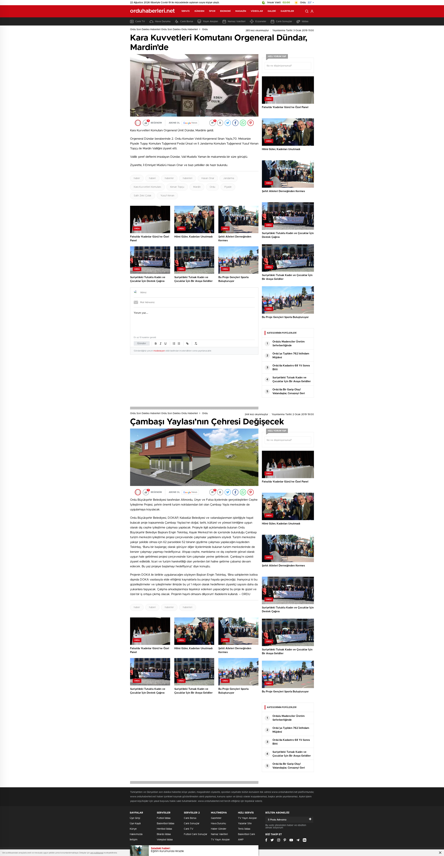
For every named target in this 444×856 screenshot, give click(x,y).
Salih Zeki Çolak (142, 195)
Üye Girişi (135, 818)
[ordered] (174, 343)
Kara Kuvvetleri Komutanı (147, 187)
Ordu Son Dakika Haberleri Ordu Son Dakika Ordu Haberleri (164, 29)
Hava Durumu (162, 21)
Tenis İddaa (244, 829)
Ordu (205, 29)
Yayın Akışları (210, 21)
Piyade (228, 187)
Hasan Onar (207, 178)
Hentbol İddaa (164, 829)
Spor (212, 11)
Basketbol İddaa (165, 823)
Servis (185, 11)
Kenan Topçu (177, 187)
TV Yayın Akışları (220, 839)
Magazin (240, 11)
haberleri (187, 178)
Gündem (199, 11)
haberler (169, 178)
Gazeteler (287, 11)
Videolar (257, 11)
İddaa (305, 21)
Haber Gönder (218, 829)
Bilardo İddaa (164, 834)
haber (137, 178)
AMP (241, 839)
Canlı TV (140, 21)
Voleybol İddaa (165, 839)
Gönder (141, 343)
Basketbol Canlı (246, 834)
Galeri (272, 11)
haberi (152, 178)
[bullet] (178, 343)
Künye (133, 829)
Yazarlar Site (245, 823)
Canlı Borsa (186, 21)
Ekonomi (225, 11)
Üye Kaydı (135, 823)
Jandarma (228, 178)
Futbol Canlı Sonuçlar (195, 834)
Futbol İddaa (163, 818)
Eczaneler (260, 21)
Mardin (197, 187)
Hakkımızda (136, 834)
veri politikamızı (96, 853)
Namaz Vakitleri (236, 21)
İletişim (133, 839)
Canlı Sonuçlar (284, 21)
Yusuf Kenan (167, 195)
